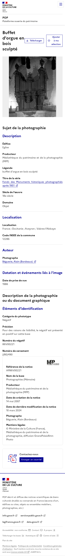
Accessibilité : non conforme (14, 530)
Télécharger (36, 40)
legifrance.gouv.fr (11, 522)
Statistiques (31, 535)
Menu (61, 4)
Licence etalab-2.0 (19, 552)
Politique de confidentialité (30, 546)
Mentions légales (9, 546)
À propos (48, 530)
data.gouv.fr (33, 522)
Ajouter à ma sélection (56, 40)
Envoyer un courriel (31, 459)
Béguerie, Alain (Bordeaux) (17, 261)
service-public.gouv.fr (32, 515)
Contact (35, 530)
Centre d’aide (49, 535)
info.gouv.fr (8, 515)
